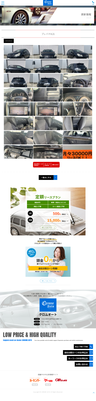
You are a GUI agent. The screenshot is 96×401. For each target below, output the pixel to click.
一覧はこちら (46, 177)
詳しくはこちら (47, 227)
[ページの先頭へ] (93, 392)
